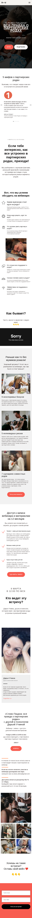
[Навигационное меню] (29, 2)
